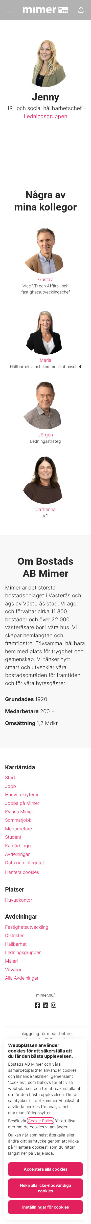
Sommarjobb (18, 820)
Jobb (10, 786)
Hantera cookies (22, 872)
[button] (81, 10)
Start (10, 777)
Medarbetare (18, 828)
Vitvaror (13, 969)
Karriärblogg (18, 845)
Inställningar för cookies (45, 1207)
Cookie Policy (40, 1120)
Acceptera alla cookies (45, 1169)
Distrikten (15, 935)
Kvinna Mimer (19, 811)
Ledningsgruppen (45, 116)
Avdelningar (17, 854)
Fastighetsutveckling (26, 927)
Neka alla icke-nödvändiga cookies (45, 1188)
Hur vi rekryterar (21, 794)
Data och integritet (24, 862)
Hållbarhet (16, 944)
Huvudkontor (18, 900)
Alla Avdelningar (21, 978)
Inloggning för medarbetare (45, 1033)
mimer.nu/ (45, 995)
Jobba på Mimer (22, 803)
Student (13, 837)
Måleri (11, 961)
